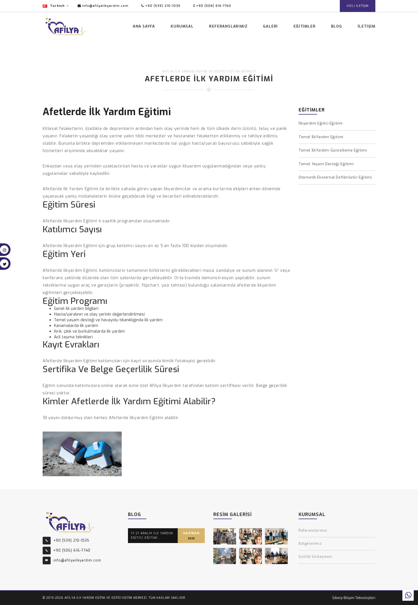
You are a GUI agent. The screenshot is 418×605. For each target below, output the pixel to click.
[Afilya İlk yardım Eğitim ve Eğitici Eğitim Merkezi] (71, 522)
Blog (336, 26)
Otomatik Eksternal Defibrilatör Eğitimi (335, 177)
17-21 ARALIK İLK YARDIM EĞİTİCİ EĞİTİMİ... (152, 535)
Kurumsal (182, 26)
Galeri (270, 26)
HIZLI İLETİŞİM (358, 6)
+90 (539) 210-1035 (162, 6)
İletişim (366, 26)
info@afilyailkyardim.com (105, 6)
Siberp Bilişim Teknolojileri (353, 598)
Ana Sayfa (144, 26)
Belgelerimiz (310, 543)
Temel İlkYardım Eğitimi (321, 136)
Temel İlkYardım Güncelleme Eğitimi (333, 150)
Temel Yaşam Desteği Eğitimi (326, 163)
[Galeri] (224, 536)
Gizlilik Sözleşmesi (315, 556)
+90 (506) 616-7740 (213, 6)
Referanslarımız (228, 26)
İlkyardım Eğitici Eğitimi (321, 123)
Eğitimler (304, 26)
